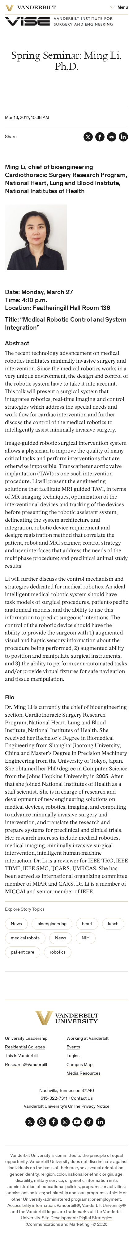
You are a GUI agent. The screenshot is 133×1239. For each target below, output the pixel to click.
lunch (113, 924)
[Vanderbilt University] (66, 1018)
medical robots (25, 938)
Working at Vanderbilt (87, 1038)
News (16, 924)
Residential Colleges (25, 1047)
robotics (58, 952)
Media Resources (83, 1073)
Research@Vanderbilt (26, 1065)
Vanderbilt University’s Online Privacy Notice (66, 1106)
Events (73, 1047)
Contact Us (82, 1098)
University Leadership (26, 1038)
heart (87, 924)
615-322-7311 (54, 1098)
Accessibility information (31, 1205)
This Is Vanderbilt (21, 1056)
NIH (86, 938)
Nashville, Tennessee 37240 (66, 1091)
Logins (72, 1056)
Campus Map (79, 1065)
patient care (22, 952)
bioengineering (51, 924)
